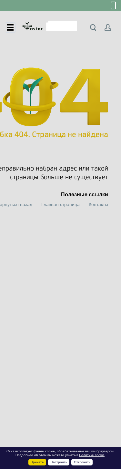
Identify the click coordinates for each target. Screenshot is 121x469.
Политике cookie (92, 455)
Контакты (98, 204)
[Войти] (108, 27)
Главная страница (60, 204)
